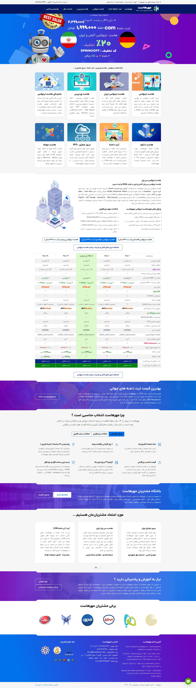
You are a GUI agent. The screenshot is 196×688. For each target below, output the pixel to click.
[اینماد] (69, 656)
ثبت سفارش (127, 361)
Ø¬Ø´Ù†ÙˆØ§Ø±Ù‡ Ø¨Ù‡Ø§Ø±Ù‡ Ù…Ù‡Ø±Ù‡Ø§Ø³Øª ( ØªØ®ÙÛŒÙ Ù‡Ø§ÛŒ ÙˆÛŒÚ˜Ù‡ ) (143, 648)
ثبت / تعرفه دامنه (115, 9)
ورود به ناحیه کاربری (59, 2)
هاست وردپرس (82, 9)
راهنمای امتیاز (62, 495)
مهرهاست (128, 9)
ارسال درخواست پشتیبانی (48, 587)
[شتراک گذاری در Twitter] (69, 662)
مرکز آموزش (110, 2)
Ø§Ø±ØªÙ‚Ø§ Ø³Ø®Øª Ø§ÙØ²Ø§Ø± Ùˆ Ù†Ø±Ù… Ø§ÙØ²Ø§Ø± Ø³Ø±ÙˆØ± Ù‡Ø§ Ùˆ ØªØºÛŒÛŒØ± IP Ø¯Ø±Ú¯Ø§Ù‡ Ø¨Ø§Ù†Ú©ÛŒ (141, 674)
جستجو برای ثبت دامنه (47, 397)
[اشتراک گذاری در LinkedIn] (56, 662)
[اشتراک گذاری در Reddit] (60, 662)
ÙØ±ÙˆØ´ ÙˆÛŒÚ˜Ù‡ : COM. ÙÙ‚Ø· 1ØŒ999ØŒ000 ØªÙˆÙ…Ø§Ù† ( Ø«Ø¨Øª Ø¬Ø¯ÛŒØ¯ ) (141, 665)
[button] (96, 567)
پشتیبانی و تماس (52, 9)
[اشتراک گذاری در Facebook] (73, 662)
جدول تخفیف (44, 495)
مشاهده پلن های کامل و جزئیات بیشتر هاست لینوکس (98, 247)
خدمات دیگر (67, 9)
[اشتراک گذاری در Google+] (64, 662)
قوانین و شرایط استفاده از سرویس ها (46, 685)
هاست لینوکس (98, 9)
